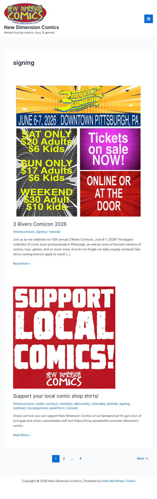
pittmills (112, 404)
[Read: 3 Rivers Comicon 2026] (78, 151)
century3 (51, 404)
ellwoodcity (82, 404)
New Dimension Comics (31, 27)
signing (41, 232)
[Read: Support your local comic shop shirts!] (64, 337)
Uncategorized (37, 408)
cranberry (66, 404)
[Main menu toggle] (148, 19)
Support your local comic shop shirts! (56, 396)
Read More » (21, 264)
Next (142, 458)
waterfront (56, 408)
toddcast (19, 408)
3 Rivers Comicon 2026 (40, 224)
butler (40, 404)
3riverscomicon (24, 232)
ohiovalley (98, 404)
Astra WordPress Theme (118, 481)
